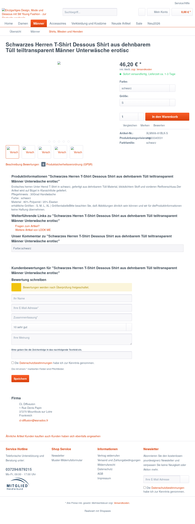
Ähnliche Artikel (15, 436)
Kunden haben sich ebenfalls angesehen (76, 436)
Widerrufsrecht (106, 465)
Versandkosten (121, 502)
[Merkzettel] (141, 12)
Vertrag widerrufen (109, 455)
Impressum (104, 478)
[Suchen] (113, 12)
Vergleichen (129, 125)
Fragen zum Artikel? (27, 226)
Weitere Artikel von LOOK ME (32, 230)
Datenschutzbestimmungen (35, 363)
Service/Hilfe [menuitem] (182, 3)
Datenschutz (105, 469)
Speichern (20, 378)
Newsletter (58, 455)
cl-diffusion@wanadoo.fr (33, 420)
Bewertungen (33, 164)
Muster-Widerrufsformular (67, 460)
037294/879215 (19, 469)
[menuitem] (90, 14)
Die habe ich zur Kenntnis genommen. (54, 363)
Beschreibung (14, 164)
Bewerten (159, 125)
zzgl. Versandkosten (141, 69)
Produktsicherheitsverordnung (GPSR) (69, 164)
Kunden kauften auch (38, 436)
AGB (100, 473)
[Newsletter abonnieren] (184, 479)
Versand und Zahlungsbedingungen (119, 460)
